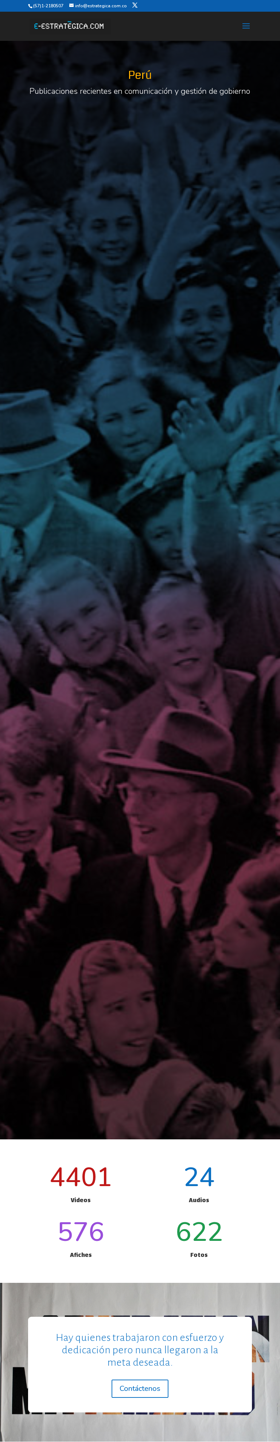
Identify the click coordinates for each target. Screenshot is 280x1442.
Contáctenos (140, 1388)
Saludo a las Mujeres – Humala (198, 850)
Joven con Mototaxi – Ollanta (198, 686)
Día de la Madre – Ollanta (81, 194)
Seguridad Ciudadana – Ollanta (81, 686)
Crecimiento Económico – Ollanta (198, 358)
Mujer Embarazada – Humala (81, 1014)
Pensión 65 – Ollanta (81, 358)
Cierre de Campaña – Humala (81, 850)
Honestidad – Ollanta (81, 522)
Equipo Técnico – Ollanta (198, 194)
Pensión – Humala (198, 1014)
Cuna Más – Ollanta (198, 522)
